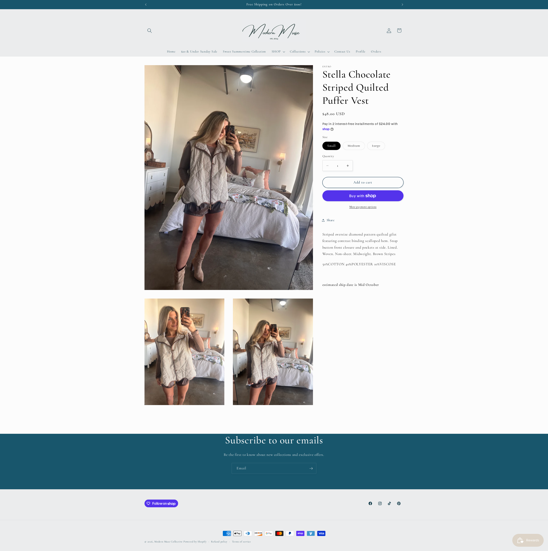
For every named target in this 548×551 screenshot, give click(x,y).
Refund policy (219, 541)
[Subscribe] (311, 468)
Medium (356, 147)
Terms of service (241, 541)
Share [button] (331, 220)
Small (331, 146)
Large (378, 147)
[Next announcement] (402, 4)
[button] (149, 30)
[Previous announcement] (145, 4)
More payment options (363, 207)
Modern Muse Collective (168, 541)
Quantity (328, 156)
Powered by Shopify (195, 541)
